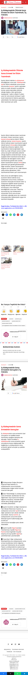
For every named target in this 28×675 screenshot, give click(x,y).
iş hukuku (11, 318)
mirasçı (8, 139)
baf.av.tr (14, 658)
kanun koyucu (16, 141)
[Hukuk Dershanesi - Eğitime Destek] (12, 2)
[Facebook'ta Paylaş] (3, 673)
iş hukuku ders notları (20, 608)
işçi (2, 84)
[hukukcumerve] (6, 335)
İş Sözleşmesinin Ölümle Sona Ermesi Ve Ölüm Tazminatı (13, 325)
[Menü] (2, 2)
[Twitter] (11, 644)
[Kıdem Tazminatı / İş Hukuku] (18, 249)
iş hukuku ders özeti (16, 321)
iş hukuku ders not (6, 321)
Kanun (3, 532)
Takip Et (16, 337)
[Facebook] (8, 644)
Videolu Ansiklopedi (14, 661)
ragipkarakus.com (14, 666)
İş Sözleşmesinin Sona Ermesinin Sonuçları (11, 613)
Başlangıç (7, 649)
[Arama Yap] (23, 2)
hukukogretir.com (14, 664)
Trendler (9, 651)
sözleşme (6, 433)
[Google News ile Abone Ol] (20, 37)
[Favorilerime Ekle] (3, 37)
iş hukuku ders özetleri (7, 323)
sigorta (18, 534)
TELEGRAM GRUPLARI (18, 649)
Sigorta (14, 528)
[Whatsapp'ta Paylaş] (17, 673)
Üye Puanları (17, 651)
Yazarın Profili (22, 331)
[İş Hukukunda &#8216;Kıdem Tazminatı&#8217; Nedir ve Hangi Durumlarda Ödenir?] (6, 260)
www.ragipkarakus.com (8, 208)
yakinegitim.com (14, 662)
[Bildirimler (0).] (25, 2)
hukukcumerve (8, 18)
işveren (11, 86)
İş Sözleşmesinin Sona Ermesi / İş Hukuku (5, 254)
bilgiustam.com (14, 667)
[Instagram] (15, 644)
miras (20, 162)
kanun (3, 139)
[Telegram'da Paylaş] (24, 673)
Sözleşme (20, 82)
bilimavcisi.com (14, 669)
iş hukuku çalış (18, 318)
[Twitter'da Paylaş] (10, 673)
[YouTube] (19, 644)
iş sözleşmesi (19, 80)
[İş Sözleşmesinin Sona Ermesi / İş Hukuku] (6, 249)
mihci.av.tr (14, 659)
